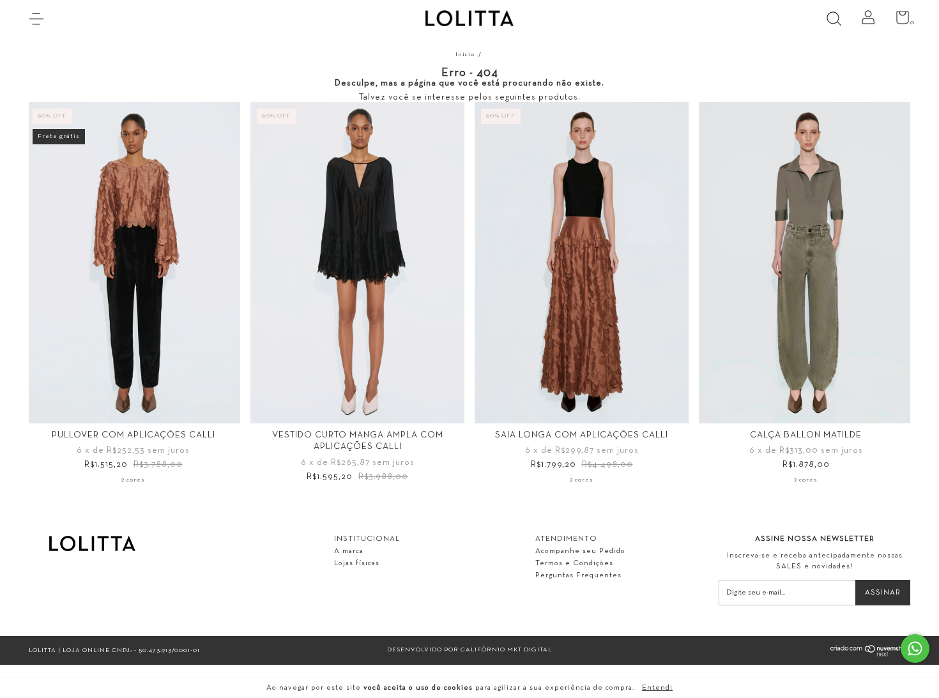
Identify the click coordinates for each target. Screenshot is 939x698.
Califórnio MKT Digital (506, 650)
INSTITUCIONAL (367, 539)
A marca (348, 551)
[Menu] (41, 20)
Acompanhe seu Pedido (580, 551)
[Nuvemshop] (870, 655)
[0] (897, 21)
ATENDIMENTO (566, 539)
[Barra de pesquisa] (838, 20)
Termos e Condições (574, 563)
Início (465, 54)
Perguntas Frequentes (578, 575)
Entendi (657, 688)
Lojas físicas (356, 563)
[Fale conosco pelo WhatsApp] (915, 648)
